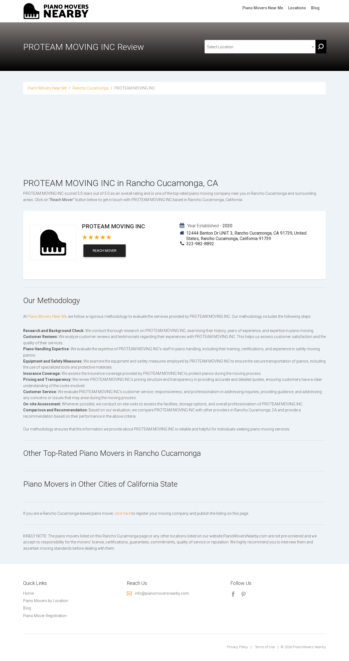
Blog (315, 8)
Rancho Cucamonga (91, 88)
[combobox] (260, 46)
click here (123, 513)
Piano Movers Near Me (262, 8)
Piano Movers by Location (45, 601)
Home (28, 593)
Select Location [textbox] (220, 47)
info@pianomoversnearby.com (162, 593)
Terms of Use (265, 647)
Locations (297, 8)
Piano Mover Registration (45, 616)
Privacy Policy (237, 647)
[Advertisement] (174, 142)
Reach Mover (104, 251)
